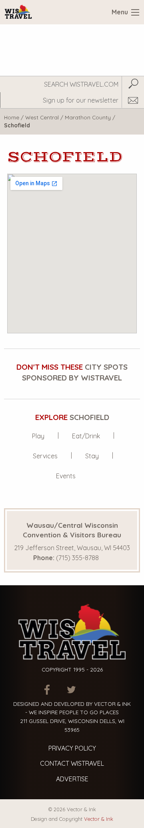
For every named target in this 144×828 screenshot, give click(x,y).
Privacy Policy (72, 748)
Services (45, 456)
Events (66, 476)
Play (38, 436)
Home (11, 117)
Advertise (72, 779)
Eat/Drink (86, 436)
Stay (92, 456)
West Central (42, 117)
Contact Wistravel (72, 763)
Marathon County (88, 117)
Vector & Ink (98, 819)
